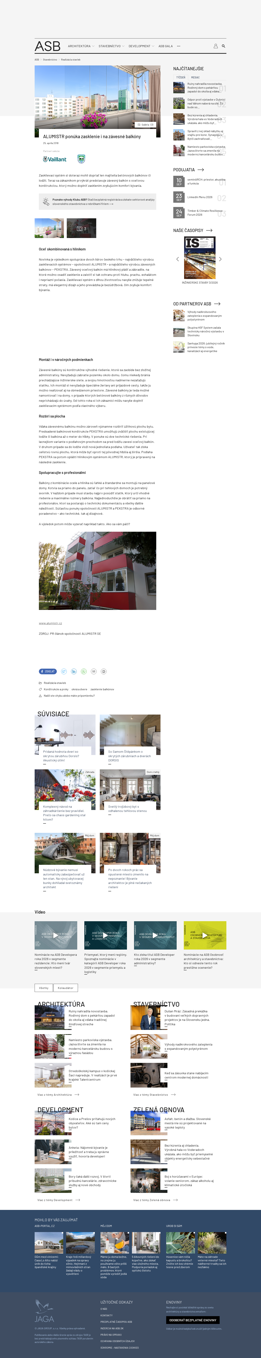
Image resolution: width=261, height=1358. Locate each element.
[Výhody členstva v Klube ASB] (46, 201)
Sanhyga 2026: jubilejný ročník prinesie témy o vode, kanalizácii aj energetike (206, 347)
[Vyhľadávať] (223, 46)
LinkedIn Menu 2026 (199, 197)
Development (139, 46)
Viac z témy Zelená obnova (151, 1200)
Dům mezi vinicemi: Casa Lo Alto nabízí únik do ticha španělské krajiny (47, 1262)
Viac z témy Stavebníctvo (150, 1094)
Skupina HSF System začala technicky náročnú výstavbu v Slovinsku (205, 331)
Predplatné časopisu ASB (116, 1321)
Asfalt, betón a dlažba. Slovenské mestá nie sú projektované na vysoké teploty (188, 1123)
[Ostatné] (178, 46)
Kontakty (106, 1315)
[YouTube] (84, 671)
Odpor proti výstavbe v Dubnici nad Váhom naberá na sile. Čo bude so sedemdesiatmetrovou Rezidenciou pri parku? (206, 103)
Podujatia (184, 169)
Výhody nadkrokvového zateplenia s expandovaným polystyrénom (204, 315)
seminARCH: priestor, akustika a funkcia (206, 181)
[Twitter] (64, 671)
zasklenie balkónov (102, 689)
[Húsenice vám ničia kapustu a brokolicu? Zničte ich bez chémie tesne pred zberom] (180, 1242)
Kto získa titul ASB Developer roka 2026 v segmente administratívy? (154, 959)
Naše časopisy (188, 230)
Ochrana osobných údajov (117, 1341)
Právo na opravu (111, 1334)
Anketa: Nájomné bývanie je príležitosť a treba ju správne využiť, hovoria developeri (89, 1152)
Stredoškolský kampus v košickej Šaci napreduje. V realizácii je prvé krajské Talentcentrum (93, 1075)
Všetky (43, 987)
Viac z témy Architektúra (54, 1094)
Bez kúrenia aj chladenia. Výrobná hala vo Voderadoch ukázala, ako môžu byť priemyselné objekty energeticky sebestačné (204, 119)
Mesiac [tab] (195, 77)
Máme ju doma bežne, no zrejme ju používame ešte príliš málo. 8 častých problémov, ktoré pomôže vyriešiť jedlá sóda (113, 1267)
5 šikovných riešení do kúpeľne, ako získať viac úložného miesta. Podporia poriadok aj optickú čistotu (145, 1263)
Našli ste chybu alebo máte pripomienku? (69, 695)
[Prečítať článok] (56, 935)
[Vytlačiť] (104, 671)
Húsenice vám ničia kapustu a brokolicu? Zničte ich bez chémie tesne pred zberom (179, 1262)
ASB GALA (166, 46)
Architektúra (79, 46)
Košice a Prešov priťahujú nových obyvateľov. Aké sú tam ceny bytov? (92, 1123)
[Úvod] (47, 45)
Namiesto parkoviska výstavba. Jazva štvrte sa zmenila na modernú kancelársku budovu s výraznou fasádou (206, 150)
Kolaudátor (66, 987)
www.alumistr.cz (50, 623)
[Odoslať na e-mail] (94, 671)
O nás (103, 1308)
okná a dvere (79, 689)
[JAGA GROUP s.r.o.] (44, 1310)
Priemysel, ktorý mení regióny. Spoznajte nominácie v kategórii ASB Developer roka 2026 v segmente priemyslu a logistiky (105, 963)
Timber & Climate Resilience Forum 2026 (205, 212)
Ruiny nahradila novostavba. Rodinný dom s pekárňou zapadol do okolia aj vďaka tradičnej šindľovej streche (204, 87)
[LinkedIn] (74, 671)
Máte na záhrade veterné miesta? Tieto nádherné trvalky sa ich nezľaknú (212, 1262)
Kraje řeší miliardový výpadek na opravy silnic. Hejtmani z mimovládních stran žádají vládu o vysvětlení (78, 1265)
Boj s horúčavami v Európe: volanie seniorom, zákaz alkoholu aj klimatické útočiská (189, 1180)
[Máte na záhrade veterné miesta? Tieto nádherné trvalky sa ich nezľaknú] (212, 1242)
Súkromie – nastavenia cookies (119, 1347)
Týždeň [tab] (180, 77)
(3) (147, 124)
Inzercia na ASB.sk (112, 1328)
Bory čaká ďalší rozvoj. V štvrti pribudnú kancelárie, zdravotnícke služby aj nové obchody (92, 1180)
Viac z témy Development (55, 1200)
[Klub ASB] (216, 46)
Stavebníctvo (110, 46)
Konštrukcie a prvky (56, 689)
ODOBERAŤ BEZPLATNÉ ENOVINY (192, 1320)
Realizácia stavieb (55, 682)
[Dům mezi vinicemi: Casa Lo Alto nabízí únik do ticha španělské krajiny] (49, 1242)
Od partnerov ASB (192, 303)
